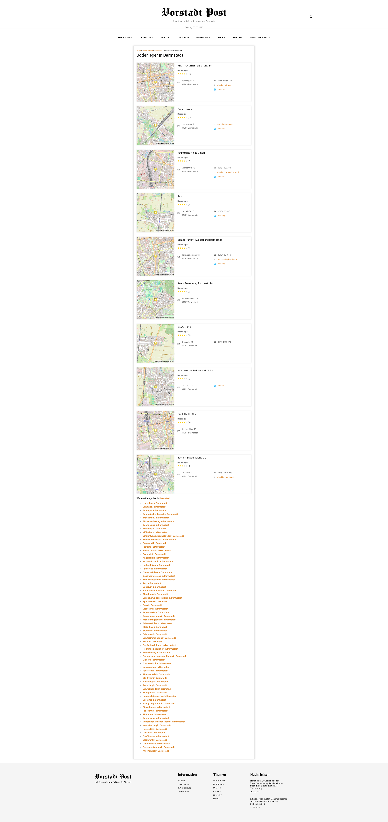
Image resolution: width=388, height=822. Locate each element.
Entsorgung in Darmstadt (156, 718)
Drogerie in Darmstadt (154, 554)
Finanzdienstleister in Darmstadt (160, 590)
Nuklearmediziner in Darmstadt (159, 579)
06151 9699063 (225, 473)
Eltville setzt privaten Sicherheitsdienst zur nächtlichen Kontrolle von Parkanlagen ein (268, 801)
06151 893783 (224, 168)
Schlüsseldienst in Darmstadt (158, 623)
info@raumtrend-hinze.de (228, 172)
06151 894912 (224, 255)
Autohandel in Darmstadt (156, 750)
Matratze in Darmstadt (154, 528)
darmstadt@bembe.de (227, 259)
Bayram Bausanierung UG (191, 457)
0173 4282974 (224, 342)
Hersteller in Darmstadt (155, 729)
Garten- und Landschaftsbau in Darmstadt (165, 656)
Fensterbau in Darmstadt (155, 670)
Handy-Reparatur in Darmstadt (159, 703)
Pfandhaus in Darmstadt (155, 594)
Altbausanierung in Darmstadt (158, 521)
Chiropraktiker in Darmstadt (157, 572)
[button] (311, 16)
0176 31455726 (225, 81)
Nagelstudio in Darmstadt (156, 557)
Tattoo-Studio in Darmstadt (157, 550)
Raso (180, 196)
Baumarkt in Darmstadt (155, 543)
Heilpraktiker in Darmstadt (156, 565)
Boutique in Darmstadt (154, 510)
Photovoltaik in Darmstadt (156, 674)
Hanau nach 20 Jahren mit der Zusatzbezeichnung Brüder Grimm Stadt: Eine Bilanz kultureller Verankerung (266, 785)
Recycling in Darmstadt (155, 685)
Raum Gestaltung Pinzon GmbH (195, 283)
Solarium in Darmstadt (154, 587)
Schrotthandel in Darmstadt (157, 689)
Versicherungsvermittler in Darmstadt (162, 597)
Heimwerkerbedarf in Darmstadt (159, 539)
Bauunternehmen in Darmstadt (159, 616)
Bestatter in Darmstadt (154, 699)
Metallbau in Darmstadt (155, 627)
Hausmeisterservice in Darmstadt (160, 696)
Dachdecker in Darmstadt (156, 525)
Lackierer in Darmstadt (154, 732)
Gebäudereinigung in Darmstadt (159, 645)
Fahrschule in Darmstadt (155, 710)
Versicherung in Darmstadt (157, 725)
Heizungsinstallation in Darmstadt (160, 648)
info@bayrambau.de (226, 477)
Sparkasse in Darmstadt (155, 601)
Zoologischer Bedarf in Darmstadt (160, 514)
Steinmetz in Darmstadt (155, 630)
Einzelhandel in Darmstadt (156, 707)
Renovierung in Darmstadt (156, 652)
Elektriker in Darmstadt (155, 678)
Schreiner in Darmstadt (155, 634)
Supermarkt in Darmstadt (156, 612)
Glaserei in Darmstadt (154, 659)
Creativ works (185, 109)
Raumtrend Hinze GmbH (191, 152)
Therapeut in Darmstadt (155, 714)
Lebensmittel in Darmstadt (156, 743)
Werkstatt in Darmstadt (155, 740)
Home (139, 50)
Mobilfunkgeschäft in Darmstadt (159, 619)
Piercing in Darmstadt (154, 546)
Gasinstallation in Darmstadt (157, 663)
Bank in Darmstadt (152, 605)
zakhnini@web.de (224, 124)
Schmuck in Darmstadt (154, 506)
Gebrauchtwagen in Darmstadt (159, 747)
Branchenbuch (147, 50)
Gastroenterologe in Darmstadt (159, 576)
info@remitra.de (224, 85)
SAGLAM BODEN (186, 414)
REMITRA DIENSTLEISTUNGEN (194, 65)
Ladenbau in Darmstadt (155, 503)
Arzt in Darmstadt (152, 583)
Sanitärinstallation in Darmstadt (159, 638)
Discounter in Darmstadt (155, 608)
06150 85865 (224, 211)
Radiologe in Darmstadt (155, 568)
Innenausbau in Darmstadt (156, 667)
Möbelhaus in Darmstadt (155, 532)
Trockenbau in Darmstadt (156, 517)
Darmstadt (158, 50)
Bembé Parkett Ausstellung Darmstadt (199, 239)
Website (221, 89)
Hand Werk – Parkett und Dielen (195, 370)
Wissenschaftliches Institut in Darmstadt (164, 721)
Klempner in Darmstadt (155, 692)
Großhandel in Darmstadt (156, 736)
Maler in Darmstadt (152, 641)
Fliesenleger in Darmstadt (156, 681)
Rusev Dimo (184, 326)
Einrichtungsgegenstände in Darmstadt (163, 536)
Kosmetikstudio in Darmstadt (158, 561)
